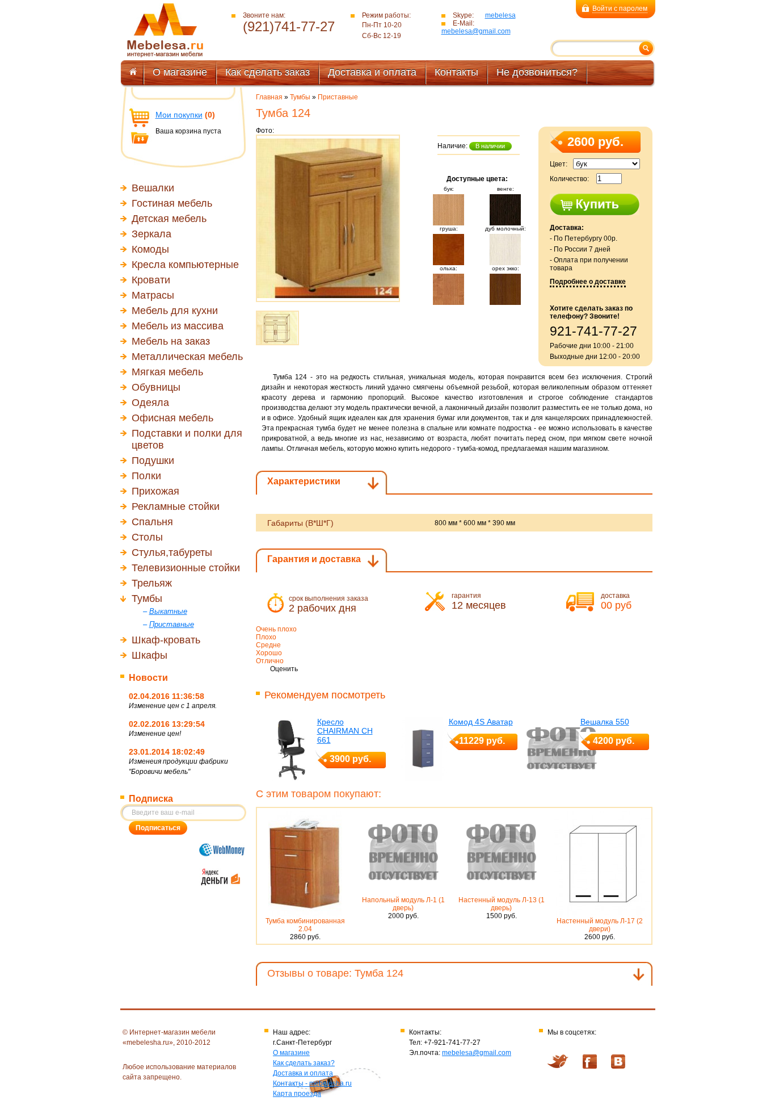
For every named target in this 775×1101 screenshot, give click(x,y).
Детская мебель (169, 218)
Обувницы (156, 387)
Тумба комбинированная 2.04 (305, 925)
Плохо (266, 637)
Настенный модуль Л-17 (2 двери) (600, 925)
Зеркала (151, 234)
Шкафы (149, 655)
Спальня (152, 522)
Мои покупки (179, 114)
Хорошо (269, 653)
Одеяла (150, 402)
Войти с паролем (619, 8)
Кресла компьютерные (185, 264)
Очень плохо (276, 629)
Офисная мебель (172, 418)
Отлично (270, 661)
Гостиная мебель (172, 203)
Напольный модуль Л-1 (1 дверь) (403, 904)
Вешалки (153, 188)
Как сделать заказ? (304, 1063)
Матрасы (153, 295)
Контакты (456, 72)
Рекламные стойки (176, 506)
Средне (268, 645)
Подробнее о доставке (588, 282)
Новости (148, 678)
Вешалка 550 (604, 721)
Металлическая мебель (187, 356)
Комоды (150, 249)
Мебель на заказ (171, 341)
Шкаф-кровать (166, 640)
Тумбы (147, 598)
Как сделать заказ (267, 72)
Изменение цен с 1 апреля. (173, 706)
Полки (146, 476)
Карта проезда (297, 1094)
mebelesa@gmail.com (476, 31)
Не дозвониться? (537, 72)
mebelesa (500, 15)
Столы (147, 537)
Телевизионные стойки (186, 567)
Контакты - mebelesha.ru (312, 1083)
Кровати (151, 280)
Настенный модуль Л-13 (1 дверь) (501, 904)
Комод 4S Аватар (481, 721)
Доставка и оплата (372, 72)
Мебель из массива (178, 326)
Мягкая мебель (167, 372)
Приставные (338, 97)
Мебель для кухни (175, 310)
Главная (269, 97)
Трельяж (152, 583)
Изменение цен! (155, 734)
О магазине (180, 72)
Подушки (153, 460)
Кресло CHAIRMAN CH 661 (345, 730)
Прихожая (155, 491)
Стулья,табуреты (172, 552)
